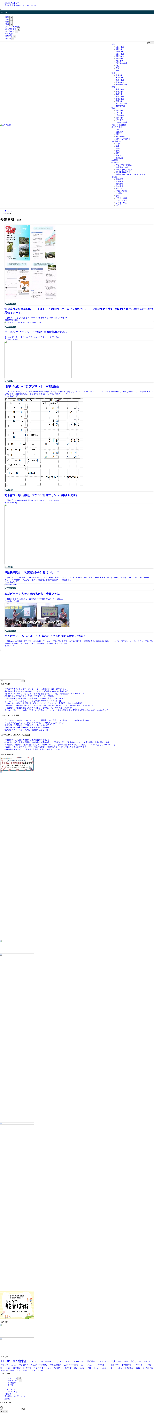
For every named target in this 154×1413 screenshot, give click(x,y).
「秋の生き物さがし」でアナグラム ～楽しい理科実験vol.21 (35, 689)
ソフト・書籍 (121, 198)
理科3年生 (120, 111)
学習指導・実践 (122, 167)
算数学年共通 (121, 103)
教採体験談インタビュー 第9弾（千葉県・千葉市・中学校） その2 (32, 749)
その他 (8, 38)
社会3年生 (120, 75)
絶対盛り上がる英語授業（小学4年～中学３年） (30, 696)
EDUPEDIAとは (11, 1392)
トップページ (10, 1389)
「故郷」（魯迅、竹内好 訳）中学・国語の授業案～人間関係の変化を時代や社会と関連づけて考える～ (46, 747)
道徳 (118, 148)
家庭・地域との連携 (124, 170)
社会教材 (119, 1368)
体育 (118, 146)
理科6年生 (120, 118)
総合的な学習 (116, 127)
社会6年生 (120, 82)
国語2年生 (120, 49)
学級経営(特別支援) (124, 165)
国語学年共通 (121, 63)
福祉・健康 (120, 137)
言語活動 (26, 1370)
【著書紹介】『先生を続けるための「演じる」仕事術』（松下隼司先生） (40, 708)
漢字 (118, 66)
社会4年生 (120, 77)
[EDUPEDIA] (5, 125)
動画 (119, 1361)
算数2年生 (120, 92)
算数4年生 (120, 96)
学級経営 (4, 1365)
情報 (118, 129)
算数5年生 (120, 99)
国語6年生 (120, 59)
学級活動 (119, 189)
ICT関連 (119, 193)
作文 (118, 68)
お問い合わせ (10, 1394)
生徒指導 (119, 186)
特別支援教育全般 (123, 172)
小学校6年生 (139, 1365)
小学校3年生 (101, 1365)
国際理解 (119, 132)
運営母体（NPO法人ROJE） (16, 1396)
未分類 (10, 1385)
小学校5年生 (126, 1365)
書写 (118, 70)
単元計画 (125, 1361)
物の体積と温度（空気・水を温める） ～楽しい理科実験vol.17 (36, 691)
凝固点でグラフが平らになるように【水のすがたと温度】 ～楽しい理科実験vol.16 (44, 694)
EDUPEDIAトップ (12, 3)
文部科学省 (67, 1368)
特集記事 (119, 179)
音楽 (118, 151)
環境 (118, 134)
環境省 (96, 1368)
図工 (118, 153)
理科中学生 (120, 120)
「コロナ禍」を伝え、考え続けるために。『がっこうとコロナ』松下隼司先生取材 (44, 703)
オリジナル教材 (46, 1361)
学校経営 (115, 160)
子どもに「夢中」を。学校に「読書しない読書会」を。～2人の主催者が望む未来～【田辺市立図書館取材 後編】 (56, 710)
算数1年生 (120, 89)
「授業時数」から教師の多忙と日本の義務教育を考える (27, 740)
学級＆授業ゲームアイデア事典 (64, 1365)
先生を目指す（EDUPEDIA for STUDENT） (22, 5)
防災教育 (40, 1370)
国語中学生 (120, 61)
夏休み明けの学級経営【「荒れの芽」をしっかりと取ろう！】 (30, 725)
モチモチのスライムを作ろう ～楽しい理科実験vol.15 (33, 701)
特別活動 (119, 158)
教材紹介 (57, 1368)
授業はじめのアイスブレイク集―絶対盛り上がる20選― (27, 730)
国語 (113, 44)
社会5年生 (120, 80)
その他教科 (116, 141)
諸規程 (7, 1399)
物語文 (82, 1368)
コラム (118, 205)
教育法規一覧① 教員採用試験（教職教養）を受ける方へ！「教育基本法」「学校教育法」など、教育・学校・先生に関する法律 (57, 742)
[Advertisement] (17, 665)
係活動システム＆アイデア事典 (101, 1361)
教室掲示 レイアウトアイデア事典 (29, 1368)
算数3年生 (120, 94)
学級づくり (147, 1361)
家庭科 (118, 155)
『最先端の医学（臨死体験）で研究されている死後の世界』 (35, 698)
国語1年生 (120, 47)
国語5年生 (120, 56)
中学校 (76, 1361)
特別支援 (115, 163)
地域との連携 (121, 191)
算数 (113, 87)
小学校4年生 (114, 1365)
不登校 (68, 1361)
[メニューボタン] (149, 43)
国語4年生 (120, 54)
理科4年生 (120, 113)
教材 (118, 196)
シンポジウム (121, 203)
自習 (18, 1370)
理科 (113, 108)
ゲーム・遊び (121, 200)
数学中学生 (120, 106)
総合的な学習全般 (123, 139)
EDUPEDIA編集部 (14, 1361)
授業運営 (119, 184)
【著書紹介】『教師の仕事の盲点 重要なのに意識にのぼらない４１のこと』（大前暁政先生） (49, 705)
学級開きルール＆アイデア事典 (33, 1365)
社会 (113, 73)
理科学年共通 (121, 122)
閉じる (4, 1411)
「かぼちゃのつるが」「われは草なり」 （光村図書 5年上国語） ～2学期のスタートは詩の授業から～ (47, 720)
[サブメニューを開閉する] (11, 17)
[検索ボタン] (152, 43)
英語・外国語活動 (118, 125)
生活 (118, 144)
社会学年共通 (121, 85)
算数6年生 (120, 101)
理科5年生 (120, 115)
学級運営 (13, 1365)
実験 (82, 1365)
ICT (36, 1361)
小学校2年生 (90, 1365)
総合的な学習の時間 (7, 1370)
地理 (140, 1361)
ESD (31, 1361)
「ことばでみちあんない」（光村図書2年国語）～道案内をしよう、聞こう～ (36, 723)
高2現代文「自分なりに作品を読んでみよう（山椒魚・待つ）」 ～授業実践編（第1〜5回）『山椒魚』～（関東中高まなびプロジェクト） (60, 745)
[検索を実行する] (23, 681)
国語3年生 (120, 51)
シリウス (58, 1361)
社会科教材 (129, 1368)
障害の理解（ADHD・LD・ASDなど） (131, 174)
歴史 (75, 1368)
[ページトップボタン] (1, 1407)
